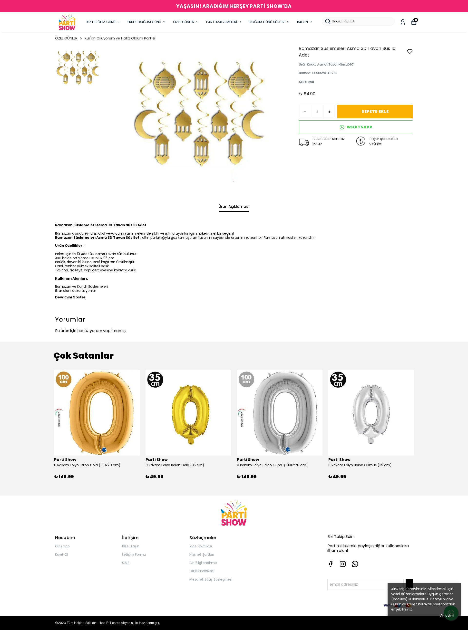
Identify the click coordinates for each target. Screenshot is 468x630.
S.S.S (125, 562)
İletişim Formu (134, 554)
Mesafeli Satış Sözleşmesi (210, 579)
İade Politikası (200, 546)
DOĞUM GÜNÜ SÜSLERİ (267, 21)
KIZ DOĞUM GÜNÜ (101, 21)
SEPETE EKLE (375, 111)
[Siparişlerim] (403, 22)
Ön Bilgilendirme (203, 562)
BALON (302, 21)
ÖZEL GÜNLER (183, 21)
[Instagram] (343, 564)
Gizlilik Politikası (201, 571)
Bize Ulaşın (130, 546)
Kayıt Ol (61, 554)
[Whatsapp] (355, 564)
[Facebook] (330, 564)
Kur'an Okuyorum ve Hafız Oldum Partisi (120, 38)
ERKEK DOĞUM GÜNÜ (144, 21)
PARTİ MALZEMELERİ (221, 21)
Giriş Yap (62, 546)
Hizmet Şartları (201, 554)
